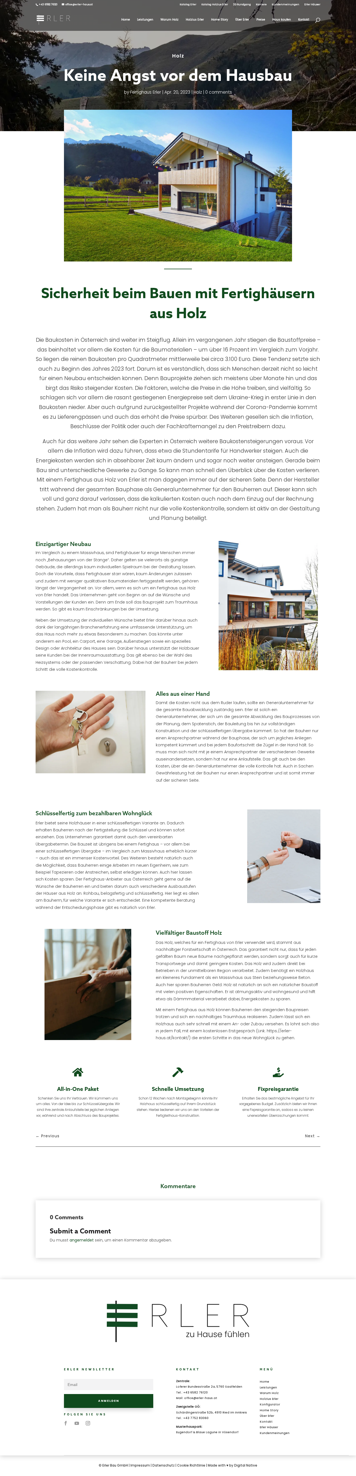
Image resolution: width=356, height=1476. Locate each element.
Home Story (219, 20)
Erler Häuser (312, 4)
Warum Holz (169, 20)
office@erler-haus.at (200, 1398)
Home (125, 20)
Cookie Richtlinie (191, 1465)
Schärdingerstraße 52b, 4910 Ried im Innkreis (211, 1412)
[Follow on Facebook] (65, 1423)
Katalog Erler (188, 4)
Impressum (140, 1465)
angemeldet (82, 1240)
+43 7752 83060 (196, 1418)
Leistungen (145, 20)
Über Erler (242, 20)
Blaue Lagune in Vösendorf (217, 1432)
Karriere (261, 4)
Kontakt (303, 20)
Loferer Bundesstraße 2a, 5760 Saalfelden (209, 1387)
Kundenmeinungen (285, 4)
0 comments (218, 92)
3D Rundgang (242, 4)
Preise (260, 20)
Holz (178, 55)
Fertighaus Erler (145, 92)
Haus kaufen (281, 20)
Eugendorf (184, 1432)
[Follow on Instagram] (87, 1423)
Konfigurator (270, 1404)
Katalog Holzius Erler (214, 4)
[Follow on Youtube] (76, 1423)
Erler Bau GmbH (115, 1465)
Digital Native (245, 1465)
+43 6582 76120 (195, 1392)
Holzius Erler (195, 20)
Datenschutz (163, 1465)
